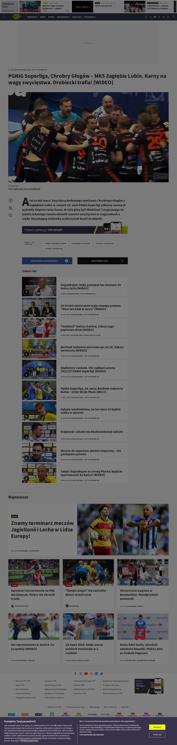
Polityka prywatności (29, 741)
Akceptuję (157, 727)
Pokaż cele (157, 734)
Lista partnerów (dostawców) (92, 735)
